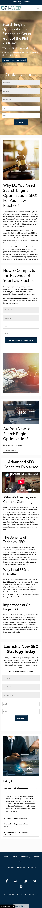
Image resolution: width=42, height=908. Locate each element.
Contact (14, 857)
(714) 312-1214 (21, 3)
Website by (20, 906)
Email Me (33, 867)
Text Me (22, 867)
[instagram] (25, 881)
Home (6, 857)
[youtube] (21, 886)
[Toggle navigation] (38, 8)
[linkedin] (15, 881)
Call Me (11, 867)
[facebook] (7, 881)
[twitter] (34, 881)
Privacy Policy (25, 857)
